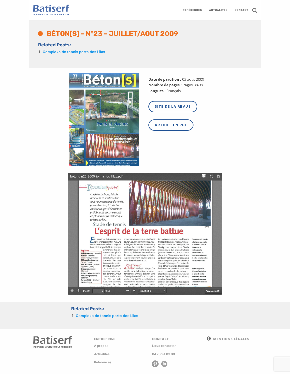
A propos (101, 346)
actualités (218, 10)
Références (102, 362)
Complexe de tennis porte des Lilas (74, 52)
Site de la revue (173, 106)
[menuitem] (192, 10)
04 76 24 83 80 (163, 354)
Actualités (102, 354)
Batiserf (49, 10)
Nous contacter (164, 346)
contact (241, 10)
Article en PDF (171, 125)
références (192, 10)
